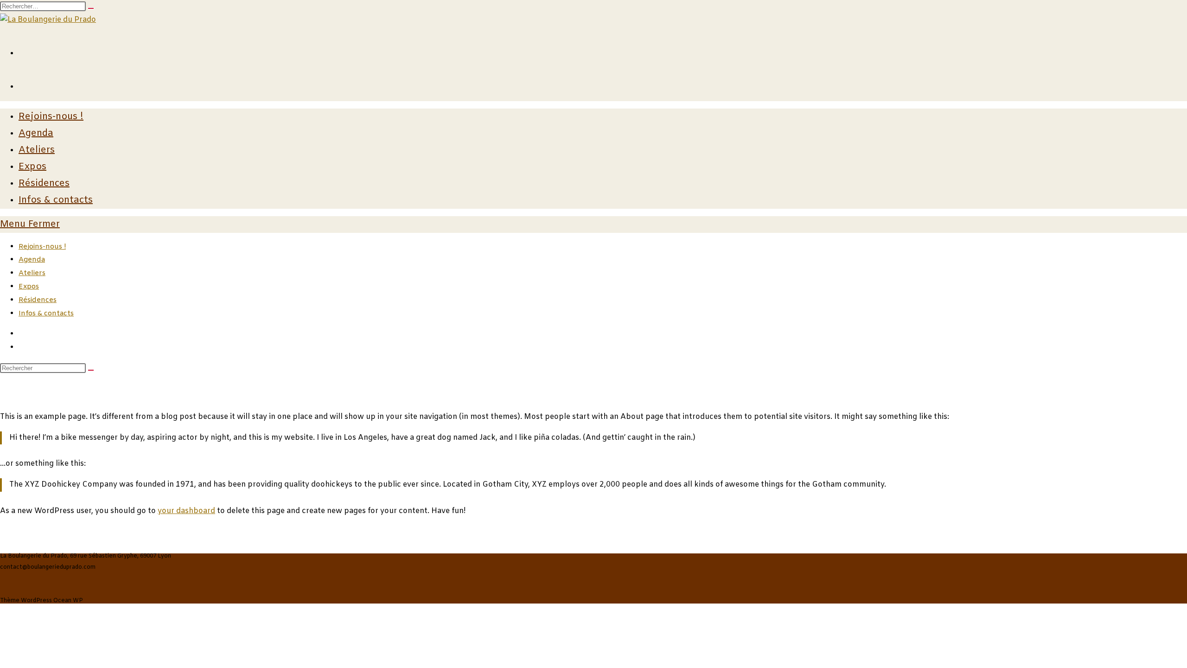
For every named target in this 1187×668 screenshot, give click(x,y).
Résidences (38, 300)
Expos (29, 286)
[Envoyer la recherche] (91, 370)
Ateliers (32, 273)
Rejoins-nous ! (42, 246)
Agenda (32, 259)
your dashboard (186, 511)
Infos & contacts (46, 313)
